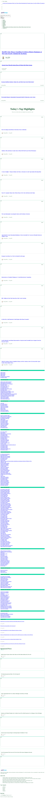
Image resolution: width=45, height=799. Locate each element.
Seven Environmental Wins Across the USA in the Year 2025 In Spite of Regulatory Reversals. (12, 643)
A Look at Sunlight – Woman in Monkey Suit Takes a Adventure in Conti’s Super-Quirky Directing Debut (21, 171)
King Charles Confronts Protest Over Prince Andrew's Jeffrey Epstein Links (14, 781)
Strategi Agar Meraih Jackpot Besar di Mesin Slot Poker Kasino (17, 65)
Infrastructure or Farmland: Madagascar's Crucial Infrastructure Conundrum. (16, 277)
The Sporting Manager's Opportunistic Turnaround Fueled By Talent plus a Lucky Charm (18, 97)
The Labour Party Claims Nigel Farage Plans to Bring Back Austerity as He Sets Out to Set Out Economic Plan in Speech (22, 778)
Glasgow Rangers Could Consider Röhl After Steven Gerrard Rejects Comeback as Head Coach (17, 777)
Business (4, 787)
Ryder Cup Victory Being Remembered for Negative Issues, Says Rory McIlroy (21, 3)
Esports (4, 788)
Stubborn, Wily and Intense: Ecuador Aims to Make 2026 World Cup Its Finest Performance (19, 150)
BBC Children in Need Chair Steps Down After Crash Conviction (14, 298)
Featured (4, 790)
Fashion (4, 789)
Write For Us (2, 796)
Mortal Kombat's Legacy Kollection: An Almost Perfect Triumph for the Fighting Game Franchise (18, 782)
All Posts (4, 786)
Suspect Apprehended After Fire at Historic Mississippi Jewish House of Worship (11, 630)
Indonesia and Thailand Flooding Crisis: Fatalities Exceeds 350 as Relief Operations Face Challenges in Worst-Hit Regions (16, 634)
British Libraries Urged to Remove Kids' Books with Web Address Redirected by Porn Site (12, 621)
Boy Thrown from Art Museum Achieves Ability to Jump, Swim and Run (14, 779)
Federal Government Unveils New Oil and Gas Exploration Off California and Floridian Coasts (17, 780)
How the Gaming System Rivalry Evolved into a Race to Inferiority (14, 129)
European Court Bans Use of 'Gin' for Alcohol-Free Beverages (13, 256)
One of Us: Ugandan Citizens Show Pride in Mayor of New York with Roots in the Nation (18, 192)
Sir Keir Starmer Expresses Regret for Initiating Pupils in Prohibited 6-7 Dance (10, 639)
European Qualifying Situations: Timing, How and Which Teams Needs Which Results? (17, 81)
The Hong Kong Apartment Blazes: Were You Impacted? (10, 674)
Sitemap (11, 796)
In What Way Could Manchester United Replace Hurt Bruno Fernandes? (15, 319)
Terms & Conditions (7, 796)
